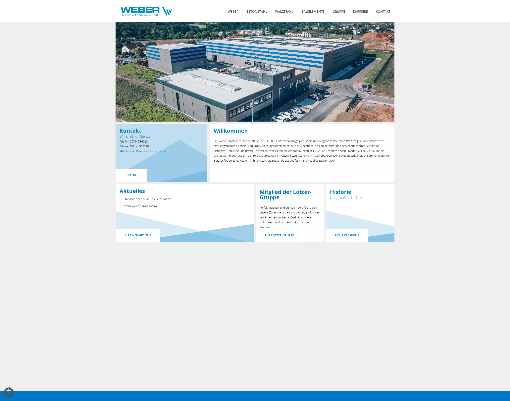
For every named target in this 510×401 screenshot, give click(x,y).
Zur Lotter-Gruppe (279, 235)
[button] (9, 392)
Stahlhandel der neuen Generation (147, 199)
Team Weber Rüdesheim (140, 206)
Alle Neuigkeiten (138, 235)
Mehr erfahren (347, 235)
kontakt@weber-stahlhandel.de (146, 151)
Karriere (360, 11)
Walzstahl (284, 11)
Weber (233, 11)
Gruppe (338, 11)
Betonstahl (256, 11)
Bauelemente (313, 11)
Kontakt (383, 11)
